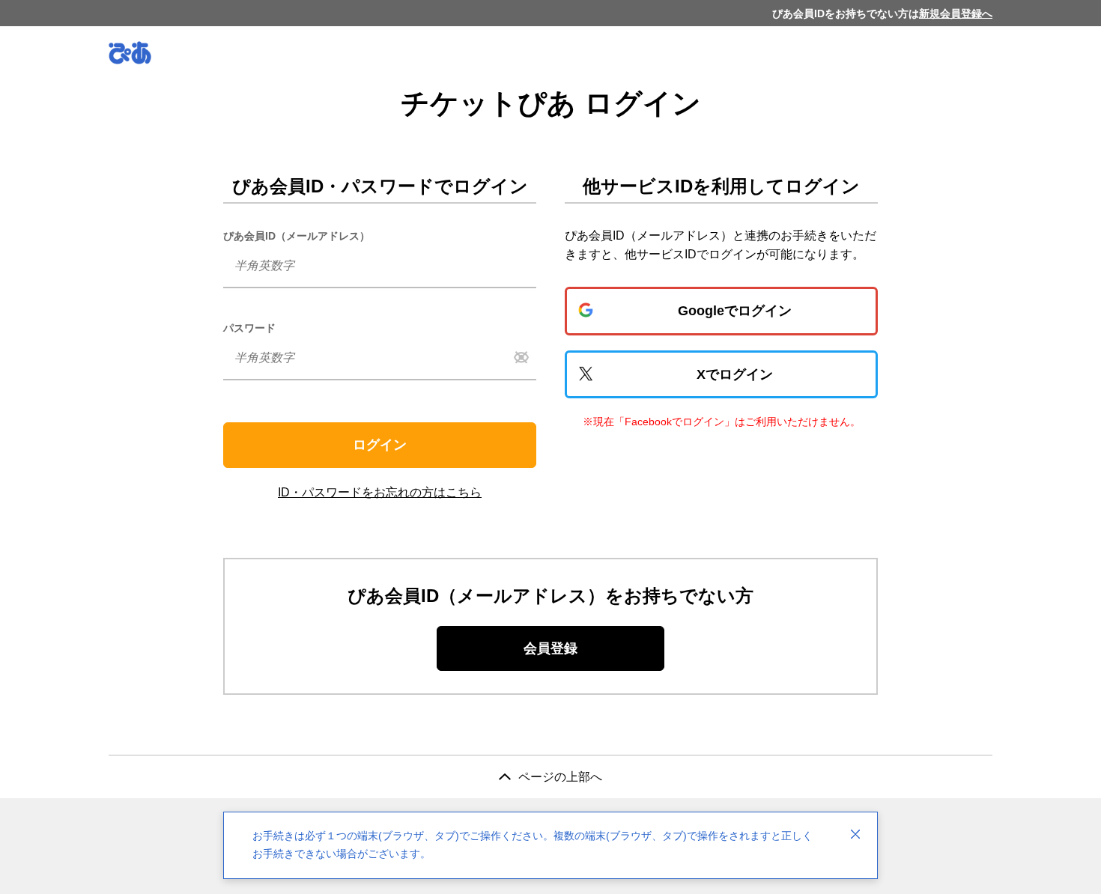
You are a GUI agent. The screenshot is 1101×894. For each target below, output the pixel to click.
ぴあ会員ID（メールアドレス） (296, 236)
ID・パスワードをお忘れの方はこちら (380, 492)
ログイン (380, 444)
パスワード (249, 328)
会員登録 (550, 648)
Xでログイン (735, 374)
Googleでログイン (735, 310)
